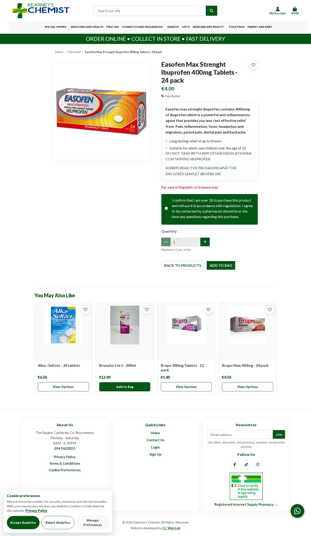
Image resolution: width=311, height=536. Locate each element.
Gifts (186, 26)
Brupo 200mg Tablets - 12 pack (182, 367)
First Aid (112, 26)
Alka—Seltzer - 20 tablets (59, 365)
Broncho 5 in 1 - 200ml (117, 365)
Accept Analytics (23, 522)
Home (59, 52)
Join (279, 434)
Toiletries (237, 26)
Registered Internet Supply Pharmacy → (246, 504)
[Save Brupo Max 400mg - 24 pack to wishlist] (269, 309)
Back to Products (182, 265)
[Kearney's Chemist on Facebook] (234, 464)
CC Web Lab (171, 528)
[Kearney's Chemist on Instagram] (257, 464)
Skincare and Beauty (208, 26)
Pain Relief (74, 52)
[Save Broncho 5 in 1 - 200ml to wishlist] (146, 309)
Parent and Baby (259, 26)
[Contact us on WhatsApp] (297, 511)
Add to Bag (124, 387)
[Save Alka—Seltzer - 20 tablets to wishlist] (85, 309)
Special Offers (55, 26)
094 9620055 (64, 448)
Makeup (173, 26)
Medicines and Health (87, 26)
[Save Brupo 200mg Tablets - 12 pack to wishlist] (208, 309)
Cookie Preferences (65, 470)
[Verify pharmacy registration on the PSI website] (246, 486)
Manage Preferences (92, 522)
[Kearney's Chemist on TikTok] (246, 464)
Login (155, 447)
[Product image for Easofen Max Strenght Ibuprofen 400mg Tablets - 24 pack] (101, 111)
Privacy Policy (65, 457)
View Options (63, 387)
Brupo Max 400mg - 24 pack (245, 365)
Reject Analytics (58, 522)
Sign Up (155, 454)
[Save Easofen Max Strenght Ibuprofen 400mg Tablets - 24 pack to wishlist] (253, 64)
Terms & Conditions (64, 463)
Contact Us (155, 440)
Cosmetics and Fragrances (142, 26)
